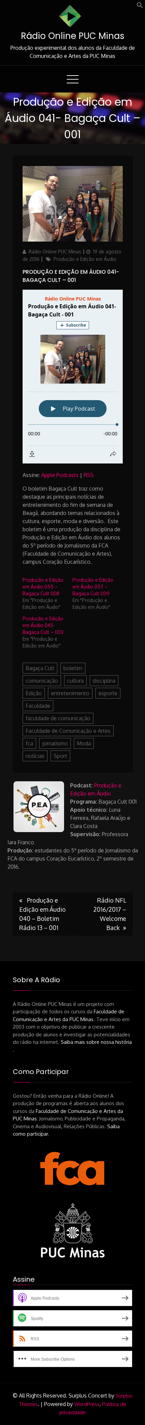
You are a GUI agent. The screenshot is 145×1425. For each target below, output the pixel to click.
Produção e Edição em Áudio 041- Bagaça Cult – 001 (71, 276)
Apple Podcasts (60, 475)
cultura (75, 680)
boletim (72, 668)
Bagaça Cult (40, 668)
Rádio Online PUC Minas (72, 36)
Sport (60, 755)
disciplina (104, 680)
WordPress (86, 1404)
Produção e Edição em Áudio (85, 259)
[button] (140, 6)
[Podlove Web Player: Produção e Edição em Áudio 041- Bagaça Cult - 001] (73, 376)
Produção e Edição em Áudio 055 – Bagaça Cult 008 (43, 586)
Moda (84, 743)
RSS (89, 475)
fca (29, 743)
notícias (35, 755)
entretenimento (70, 693)
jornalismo (55, 743)
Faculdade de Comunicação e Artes (68, 730)
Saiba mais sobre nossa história (96, 1042)
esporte (107, 693)
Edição (34, 693)
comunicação (42, 680)
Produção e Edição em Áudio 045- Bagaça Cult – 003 (43, 625)
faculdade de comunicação (58, 718)
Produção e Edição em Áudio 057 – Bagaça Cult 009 (92, 586)
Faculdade (38, 705)
